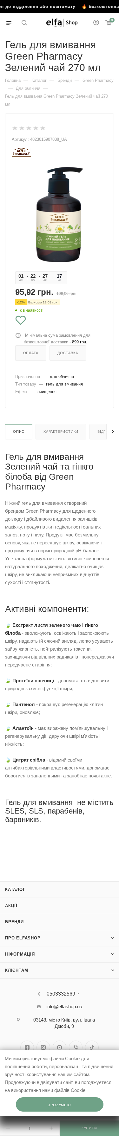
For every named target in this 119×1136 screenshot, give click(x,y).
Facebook (27, 1047)
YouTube (59, 1047)
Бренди (14, 921)
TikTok (92, 1047)
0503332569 (61, 993)
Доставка (67, 353)
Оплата (31, 353)
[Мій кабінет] (96, 23)
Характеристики (60, 431)
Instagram (43, 1047)
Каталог (15, 889)
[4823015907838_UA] (59, 214)
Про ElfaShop (23, 938)
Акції (11, 905)
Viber (76, 1047)
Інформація (20, 954)
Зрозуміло (59, 1105)
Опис (18, 431)
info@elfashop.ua (64, 1006)
